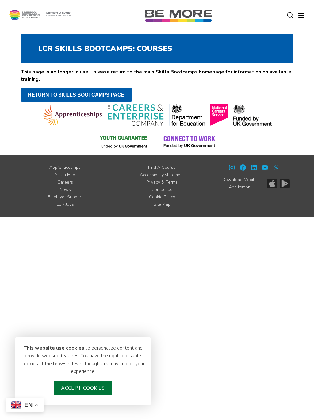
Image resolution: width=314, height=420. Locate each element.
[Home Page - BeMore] (178, 15)
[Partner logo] (40, 14)
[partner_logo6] (124, 141)
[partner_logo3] (187, 115)
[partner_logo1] (72, 115)
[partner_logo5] (252, 115)
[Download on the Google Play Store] (285, 183)
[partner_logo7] (189, 141)
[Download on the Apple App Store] (272, 183)
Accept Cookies (83, 388)
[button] (301, 14)
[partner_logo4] (219, 115)
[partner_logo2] (136, 115)
